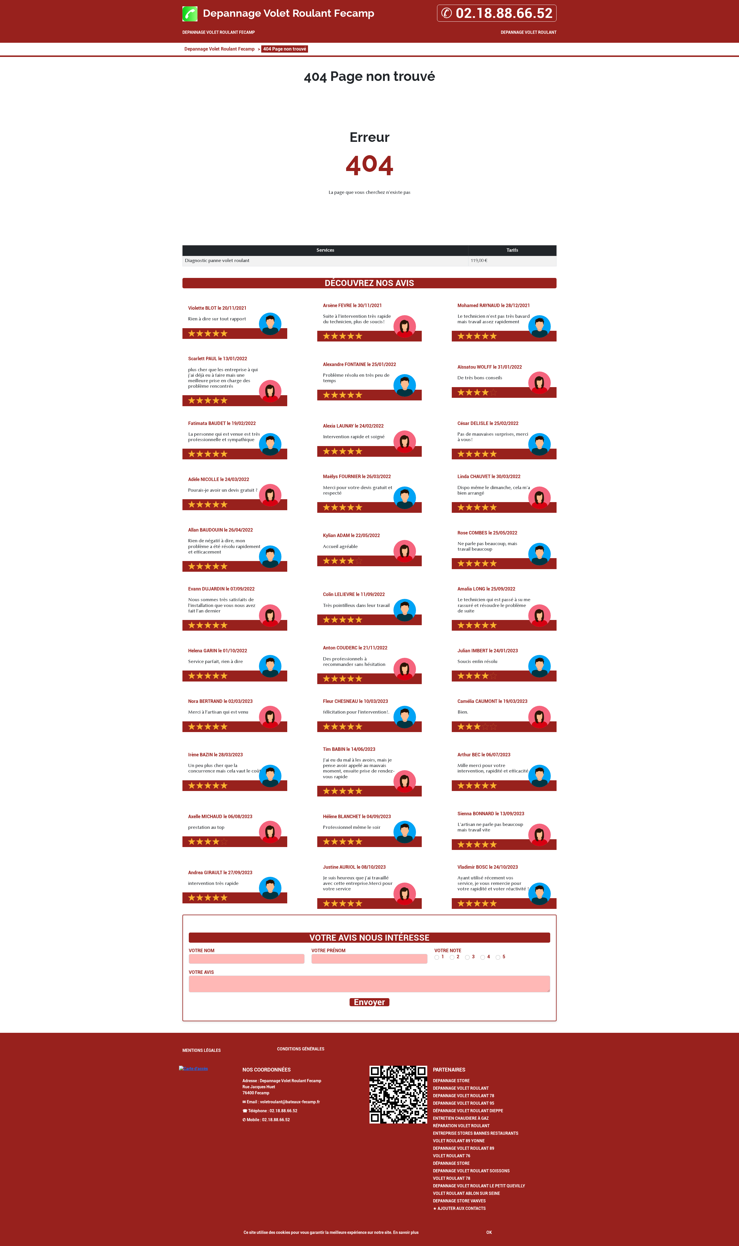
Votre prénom (328, 950)
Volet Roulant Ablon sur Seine (466, 1193)
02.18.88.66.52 (283, 1110)
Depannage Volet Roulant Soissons (471, 1171)
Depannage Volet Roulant (529, 32)
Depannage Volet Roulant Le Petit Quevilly (479, 1186)
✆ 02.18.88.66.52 (497, 13)
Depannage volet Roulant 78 (463, 1095)
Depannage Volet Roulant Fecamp (218, 32)
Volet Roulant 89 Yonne (459, 1141)
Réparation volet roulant (461, 1126)
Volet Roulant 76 (451, 1156)
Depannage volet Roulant (461, 1088)
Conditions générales (300, 1049)
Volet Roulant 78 (451, 1178)
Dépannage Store (451, 1163)
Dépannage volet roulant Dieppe (468, 1110)
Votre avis (201, 972)
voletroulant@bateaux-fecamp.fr (290, 1102)
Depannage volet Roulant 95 (463, 1103)
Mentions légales (201, 1050)
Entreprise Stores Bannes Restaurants (475, 1133)
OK (489, 1232)
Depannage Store (451, 1080)
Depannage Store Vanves (459, 1201)
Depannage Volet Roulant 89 (463, 1148)
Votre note (447, 950)
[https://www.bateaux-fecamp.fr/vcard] (398, 1095)
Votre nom (201, 950)
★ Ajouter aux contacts (459, 1208)
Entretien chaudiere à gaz (461, 1118)
